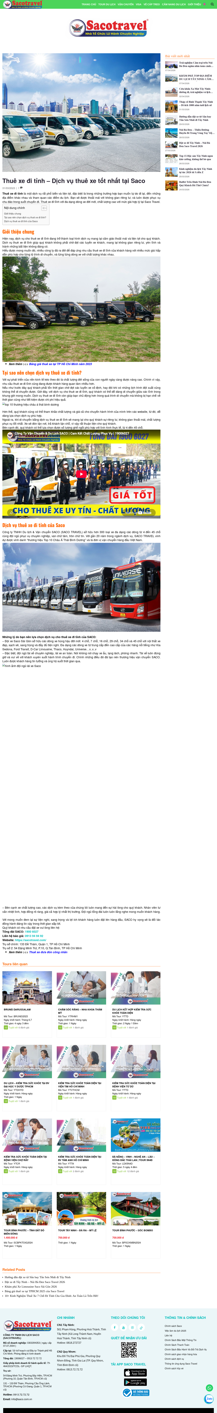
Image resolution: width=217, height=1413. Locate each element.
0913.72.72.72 (21, 1394)
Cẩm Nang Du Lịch (174, 4)
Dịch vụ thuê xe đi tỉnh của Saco (21, 221)
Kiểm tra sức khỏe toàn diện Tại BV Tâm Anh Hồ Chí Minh (79, 1158)
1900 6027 (31, 931)
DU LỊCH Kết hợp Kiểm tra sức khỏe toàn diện (131, 1011)
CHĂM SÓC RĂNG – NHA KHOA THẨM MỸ (80, 1011)
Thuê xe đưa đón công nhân (48, 952)
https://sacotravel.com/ (30, 940)
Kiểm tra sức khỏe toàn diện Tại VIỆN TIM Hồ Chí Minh (79, 1084)
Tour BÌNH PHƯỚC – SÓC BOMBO (132, 1230)
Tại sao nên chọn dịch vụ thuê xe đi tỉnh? (25, 217)
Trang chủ (89, 4)
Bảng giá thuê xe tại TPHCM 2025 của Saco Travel (34, 1291)
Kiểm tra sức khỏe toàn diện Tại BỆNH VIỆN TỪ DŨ (133, 1084)
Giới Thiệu (194, 4)
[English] (204, 4)
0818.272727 (73, 1342)
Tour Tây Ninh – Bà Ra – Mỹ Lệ (77, 1230)
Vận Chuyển (126, 4)
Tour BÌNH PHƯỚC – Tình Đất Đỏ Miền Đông (24, 1232)
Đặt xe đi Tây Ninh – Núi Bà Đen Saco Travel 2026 (35, 1282)
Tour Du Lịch (106, 4)
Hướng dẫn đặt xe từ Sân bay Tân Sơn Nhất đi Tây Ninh (38, 1277)
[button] (42, 208)
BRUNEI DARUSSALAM (17, 1009)
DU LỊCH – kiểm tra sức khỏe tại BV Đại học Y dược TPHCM (26, 1084)
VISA (138, 4)
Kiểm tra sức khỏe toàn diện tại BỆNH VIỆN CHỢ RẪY (25, 1158)
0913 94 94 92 (34, 936)
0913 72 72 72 (34, 1358)
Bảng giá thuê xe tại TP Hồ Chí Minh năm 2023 (60, 364)
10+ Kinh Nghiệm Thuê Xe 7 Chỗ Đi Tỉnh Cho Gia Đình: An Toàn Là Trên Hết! (51, 1295)
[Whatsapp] (209, 1388)
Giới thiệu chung (12, 213)
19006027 (19, 1358)
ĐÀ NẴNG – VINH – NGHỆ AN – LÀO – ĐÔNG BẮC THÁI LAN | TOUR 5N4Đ (133, 1158)
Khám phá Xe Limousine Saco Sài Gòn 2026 (31, 1286)
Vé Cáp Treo (152, 4)
